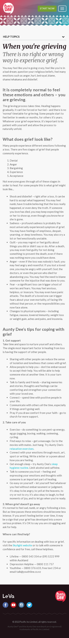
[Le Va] (8, 596)
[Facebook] (6, 604)
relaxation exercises (22, 448)
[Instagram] (22, 604)
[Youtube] (14, 604)
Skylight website (22, 545)
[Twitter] (29, 604)
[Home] (60, 596)
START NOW (47, 8)
